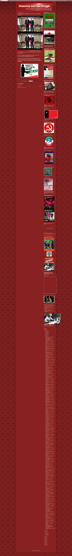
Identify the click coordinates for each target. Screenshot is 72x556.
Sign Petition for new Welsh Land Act (48, 165)
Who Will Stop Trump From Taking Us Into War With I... (49, 384)
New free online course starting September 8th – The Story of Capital (49, 306)
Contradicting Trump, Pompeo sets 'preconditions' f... (49, 352)
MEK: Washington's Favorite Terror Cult (49, 428)
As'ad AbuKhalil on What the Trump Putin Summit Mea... (49, 458)
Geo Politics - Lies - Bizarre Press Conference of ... (49, 478)
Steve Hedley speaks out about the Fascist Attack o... (49, 495)
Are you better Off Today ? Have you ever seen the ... (49, 373)
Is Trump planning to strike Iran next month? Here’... (49, 356)
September (46, 334)
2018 (45, 330)
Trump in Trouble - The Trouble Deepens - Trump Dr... (48, 376)
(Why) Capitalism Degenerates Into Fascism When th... (49, 391)
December (46, 331)
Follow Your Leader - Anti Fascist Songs (49, 492)
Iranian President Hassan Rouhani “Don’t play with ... (49, 425)
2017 (45, 536)
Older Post (40, 86)
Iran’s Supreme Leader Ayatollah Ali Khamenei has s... (49, 437)
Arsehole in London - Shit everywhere (49, 513)
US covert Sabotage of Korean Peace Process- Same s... (49, 439)
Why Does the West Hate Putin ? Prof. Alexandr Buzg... (49, 387)
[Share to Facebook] (31, 81)
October (46, 333)
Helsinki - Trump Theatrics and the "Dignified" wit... (49, 463)
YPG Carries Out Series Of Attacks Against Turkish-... (49, 527)
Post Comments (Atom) (23, 87)
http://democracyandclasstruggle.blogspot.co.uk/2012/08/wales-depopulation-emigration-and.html (49, 92)
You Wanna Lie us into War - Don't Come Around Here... (49, 491)
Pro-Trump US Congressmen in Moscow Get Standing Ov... (49, 504)
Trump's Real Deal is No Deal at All (49, 395)
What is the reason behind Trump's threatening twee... (49, 392)
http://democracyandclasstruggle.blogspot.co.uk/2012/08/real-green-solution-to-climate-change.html (49, 106)
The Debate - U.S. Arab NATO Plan (49, 353)
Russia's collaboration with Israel (27, 56)
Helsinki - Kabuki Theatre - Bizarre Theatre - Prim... (49, 464)
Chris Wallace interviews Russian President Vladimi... (49, 466)
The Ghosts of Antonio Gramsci (48, 310)
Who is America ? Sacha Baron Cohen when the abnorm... (49, 370)
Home (29, 86)
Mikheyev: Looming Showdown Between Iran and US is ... (48, 372)
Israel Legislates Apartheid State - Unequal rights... (49, 446)
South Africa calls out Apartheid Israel (49, 443)
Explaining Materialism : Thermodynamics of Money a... (49, 525)
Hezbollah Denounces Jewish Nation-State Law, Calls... (49, 401)
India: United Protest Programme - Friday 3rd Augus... (49, 367)
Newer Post (19, 86)
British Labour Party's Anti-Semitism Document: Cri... (49, 457)
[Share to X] (30, 81)
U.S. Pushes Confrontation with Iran (49, 407)
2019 (45, 329)
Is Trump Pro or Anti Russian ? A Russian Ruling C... (48, 510)
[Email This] (29, 81)
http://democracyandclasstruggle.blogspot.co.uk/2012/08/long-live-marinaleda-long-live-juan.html (49, 148)
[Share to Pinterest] (32, 81)
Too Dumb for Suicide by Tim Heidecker (49, 469)
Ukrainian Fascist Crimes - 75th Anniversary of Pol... (48, 517)
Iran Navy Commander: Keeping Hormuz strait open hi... (48, 338)
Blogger (39, 550)
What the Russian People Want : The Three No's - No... (49, 488)
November (46, 332)
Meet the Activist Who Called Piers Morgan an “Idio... (49, 508)
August (46, 335)
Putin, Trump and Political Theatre (49, 474)
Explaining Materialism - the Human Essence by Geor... (49, 483)
